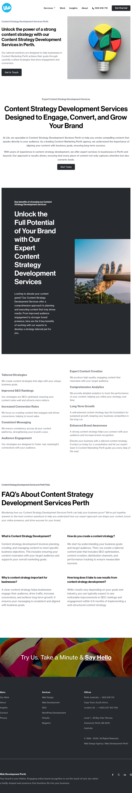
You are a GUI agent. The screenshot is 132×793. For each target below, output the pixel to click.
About (85, 8)
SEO (44, 707)
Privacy (3, 718)
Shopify (46, 718)
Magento (46, 723)
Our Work (4, 697)
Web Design (47, 697)
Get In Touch (11, 72)
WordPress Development (54, 712)
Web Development (51, 702)
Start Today (66, 167)
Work (62, 8)
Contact (4, 712)
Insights (73, 8)
